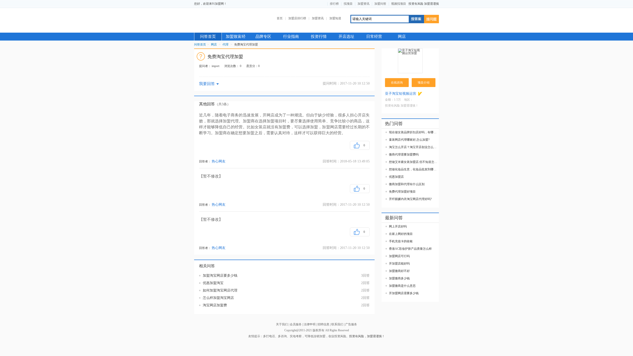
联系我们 (337, 324)
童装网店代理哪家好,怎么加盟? (409, 139)
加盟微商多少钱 (399, 278)
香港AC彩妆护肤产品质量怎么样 (410, 248)
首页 (280, 18)
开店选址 (346, 36)
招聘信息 (323, 324)
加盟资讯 (363, 3)
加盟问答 (380, 3)
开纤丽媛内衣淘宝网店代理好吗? (410, 199)
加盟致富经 (236, 36)
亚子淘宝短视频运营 (400, 93)
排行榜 (334, 3)
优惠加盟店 (396, 176)
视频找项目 (398, 3)
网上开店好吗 (398, 226)
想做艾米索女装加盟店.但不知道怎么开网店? (414, 162)
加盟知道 (335, 18)
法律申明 (310, 324)
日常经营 (374, 36)
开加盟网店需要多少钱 (404, 293)
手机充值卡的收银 (401, 241)
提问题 (431, 19)
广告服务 (351, 324)
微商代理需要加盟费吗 (404, 154)
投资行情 (319, 36)
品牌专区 (263, 36)
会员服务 (296, 324)
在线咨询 (397, 82)
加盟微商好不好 (399, 271)
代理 (225, 44)
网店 (402, 36)
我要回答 (207, 84)
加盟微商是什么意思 (402, 286)
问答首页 (208, 36)
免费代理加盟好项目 (402, 191)
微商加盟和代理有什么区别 (407, 184)
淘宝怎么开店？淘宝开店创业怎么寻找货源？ (414, 147)
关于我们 (282, 324)
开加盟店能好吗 (399, 263)
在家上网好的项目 (401, 234)
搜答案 (416, 19)
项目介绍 (424, 82)
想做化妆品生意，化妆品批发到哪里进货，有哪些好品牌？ (414, 169)
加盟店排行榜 (297, 18)
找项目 (348, 3)
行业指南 (291, 36)
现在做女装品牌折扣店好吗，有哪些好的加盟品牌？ (414, 132)
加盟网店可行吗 (399, 256)
